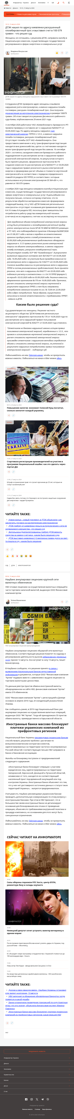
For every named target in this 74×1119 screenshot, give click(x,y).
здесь (59, 358)
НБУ (6, 1032)
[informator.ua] (6, 2)
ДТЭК (13, 565)
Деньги (33, 3)
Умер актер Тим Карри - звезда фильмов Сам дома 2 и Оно (29, 966)
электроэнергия (24, 565)
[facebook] (26, 1099)
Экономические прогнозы (49, 14)
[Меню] (69, 3)
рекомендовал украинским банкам (51, 737)
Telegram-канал (36, 355)
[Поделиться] (62, 53)
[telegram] (42, 1099)
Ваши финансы (47, 1109)
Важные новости (27, 1109)
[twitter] (37, 1099)
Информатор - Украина (21, 3)
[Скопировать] (67, 53)
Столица (37, 1109)
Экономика (41, 3)
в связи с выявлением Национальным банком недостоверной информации (31, 671)
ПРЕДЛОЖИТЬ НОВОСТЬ (37, 1051)
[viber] (48, 1099)
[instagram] (31, 1099)
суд (6, 565)
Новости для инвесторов (26, 14)
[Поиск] (63, 3)
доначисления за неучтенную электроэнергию (27, 113)
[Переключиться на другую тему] (58, 3)
